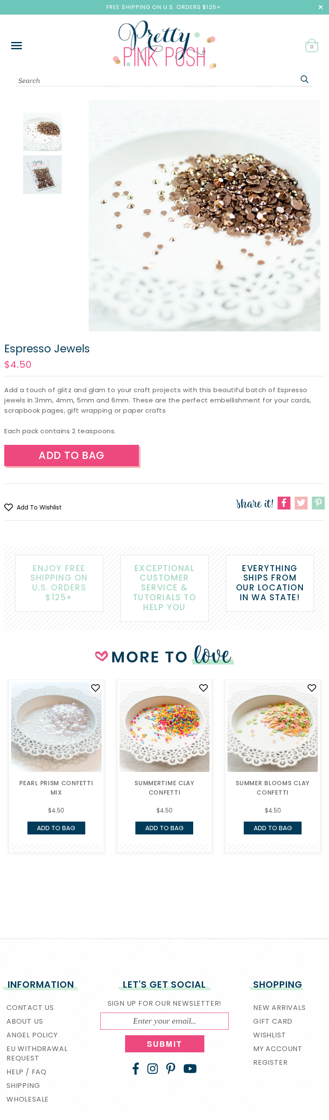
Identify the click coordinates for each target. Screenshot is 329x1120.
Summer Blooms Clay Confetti (273, 788)
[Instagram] (152, 1069)
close (321, 7)
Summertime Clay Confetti (164, 788)
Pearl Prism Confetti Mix (56, 788)
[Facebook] (135, 1069)
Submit (164, 1043)
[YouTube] (190, 1069)
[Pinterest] (170, 1069)
